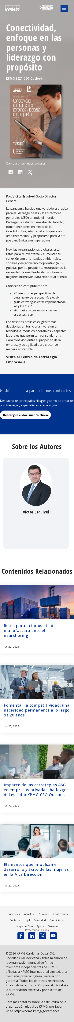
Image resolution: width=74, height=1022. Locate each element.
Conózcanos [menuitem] (60, 914)
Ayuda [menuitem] (40, 926)
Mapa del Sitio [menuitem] (25, 926)
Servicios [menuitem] (44, 914)
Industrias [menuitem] (29, 914)
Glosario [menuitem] (53, 926)
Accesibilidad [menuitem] (57, 920)
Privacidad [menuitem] (40, 920)
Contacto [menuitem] (15, 920)
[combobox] (40, 18)
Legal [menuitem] (27, 920)
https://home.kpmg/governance (36, 1011)
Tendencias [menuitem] (13, 914)
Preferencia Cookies (37, 930)
